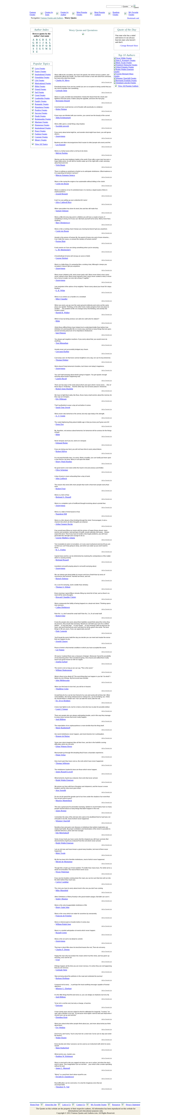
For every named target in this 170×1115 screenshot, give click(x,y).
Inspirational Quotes (43, 74)
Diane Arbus (61, 755)
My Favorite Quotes (133, 13)
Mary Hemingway (63, 223)
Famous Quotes (33, 13)
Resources (116, 1105)
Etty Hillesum (61, 399)
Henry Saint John (62, 907)
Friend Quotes (40, 89)
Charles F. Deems (63, 949)
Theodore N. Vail (62, 1087)
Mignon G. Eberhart (64, 988)
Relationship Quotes (43, 119)
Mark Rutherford (62, 1048)
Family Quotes (40, 101)
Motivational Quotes (43, 83)
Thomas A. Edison (63, 587)
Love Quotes (40, 68)
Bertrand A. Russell (63, 497)
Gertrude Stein (61, 91)
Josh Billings (61, 719)
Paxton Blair (60, 241)
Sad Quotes (39, 92)
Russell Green (61, 933)
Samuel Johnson (62, 211)
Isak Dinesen (61, 333)
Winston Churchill (63, 821)
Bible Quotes (40, 86)
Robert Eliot (60, 616)
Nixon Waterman (62, 872)
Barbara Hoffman (62, 978)
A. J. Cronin (60, 416)
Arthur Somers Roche (64, 524)
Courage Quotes (41, 137)
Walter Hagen (61, 1038)
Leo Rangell (60, 145)
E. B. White (60, 290)
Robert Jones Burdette (64, 389)
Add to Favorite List (106, 82)
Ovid (58, 960)
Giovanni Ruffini (62, 352)
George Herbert (62, 258)
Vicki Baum (60, 165)
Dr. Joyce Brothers (63, 701)
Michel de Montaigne (64, 862)
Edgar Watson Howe (64, 746)
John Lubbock (61, 478)
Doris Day (60, 424)
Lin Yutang (60, 650)
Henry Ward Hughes (64, 462)
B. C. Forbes (61, 550)
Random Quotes (116, 13)
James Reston (61, 811)
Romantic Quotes (42, 104)
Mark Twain (60, 853)
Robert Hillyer (61, 451)
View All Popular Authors (128, 86)
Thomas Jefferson (63, 763)
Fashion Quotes (41, 134)
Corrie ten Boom (62, 184)
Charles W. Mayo (62, 80)
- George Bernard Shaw (128, 46)
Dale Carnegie (61, 631)
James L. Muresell (63, 1068)
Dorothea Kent (61, 1017)
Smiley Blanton (62, 899)
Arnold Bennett (62, 194)
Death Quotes (40, 116)
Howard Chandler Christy (66, 597)
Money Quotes (41, 140)
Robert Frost (60, 489)
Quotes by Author (64, 13)
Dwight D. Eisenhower (65, 1077)
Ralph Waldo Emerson (64, 780)
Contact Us (80, 1105)
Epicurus (59, 1005)
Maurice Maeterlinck (64, 800)
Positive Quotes (41, 110)
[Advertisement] (75, 54)
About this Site (51, 1105)
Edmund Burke (62, 443)
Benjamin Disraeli (63, 101)
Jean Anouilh (61, 790)
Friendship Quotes (42, 77)
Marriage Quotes (41, 122)
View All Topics (41, 144)
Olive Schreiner (62, 470)
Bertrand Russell (62, 560)
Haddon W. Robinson (64, 1056)
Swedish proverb (62, 126)
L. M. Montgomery (63, 250)
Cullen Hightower (63, 607)
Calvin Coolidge (62, 882)
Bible (58, 321)
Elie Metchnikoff (62, 833)
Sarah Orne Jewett (63, 407)
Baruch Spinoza (62, 578)
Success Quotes (41, 113)
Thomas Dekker (62, 360)
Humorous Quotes (42, 125)
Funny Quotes (40, 71)
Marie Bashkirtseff (63, 728)
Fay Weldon (60, 1027)
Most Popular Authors (99, 13)
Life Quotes (39, 80)
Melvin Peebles (62, 153)
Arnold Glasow (62, 641)
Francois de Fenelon (64, 916)
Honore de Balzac (63, 736)
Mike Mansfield (62, 890)
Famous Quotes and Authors (52, 18)
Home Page (34, 1105)
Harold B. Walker (63, 313)
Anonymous (60, 136)
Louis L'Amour (62, 709)
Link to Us (66, 1105)
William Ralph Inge (63, 924)
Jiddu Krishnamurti (63, 118)
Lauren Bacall (61, 379)
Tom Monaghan (62, 343)
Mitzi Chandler (61, 299)
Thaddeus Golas (62, 689)
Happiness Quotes (42, 107)
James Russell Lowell (64, 772)
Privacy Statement (133, 1105)
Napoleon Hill (61, 514)
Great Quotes (40, 95)
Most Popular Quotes (82, 13)
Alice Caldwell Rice (63, 202)
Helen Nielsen (61, 109)
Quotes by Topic (49, 13)
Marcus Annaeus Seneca (65, 175)
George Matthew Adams (65, 538)
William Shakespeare (64, 670)
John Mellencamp (63, 680)
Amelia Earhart (61, 662)
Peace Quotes (40, 131)
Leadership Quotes (42, 98)
